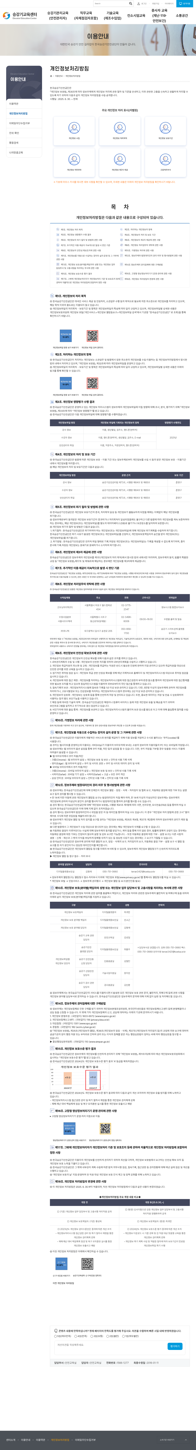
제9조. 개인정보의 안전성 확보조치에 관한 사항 (81, 250)
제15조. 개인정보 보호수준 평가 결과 (76, 273)
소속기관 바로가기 (167, 1440)
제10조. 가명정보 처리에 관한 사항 (139, 250)
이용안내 (25, 1439)
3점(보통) (98, 1336)
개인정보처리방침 (18, 113)
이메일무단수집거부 (19, 123)
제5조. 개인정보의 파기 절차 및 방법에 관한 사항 (81, 240)
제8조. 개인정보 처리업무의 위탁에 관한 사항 (144, 245)
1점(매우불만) (132, 1336)
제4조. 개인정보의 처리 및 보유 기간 (140, 235)
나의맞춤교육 (16, 152)
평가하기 (175, 1346)
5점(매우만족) (64, 1336)
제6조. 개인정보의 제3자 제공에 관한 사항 (142, 240)
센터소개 (10, 1439)
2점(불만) (114, 1336)
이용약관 (13, 103)
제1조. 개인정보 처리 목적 (72, 229)
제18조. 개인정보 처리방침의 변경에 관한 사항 (144, 279)
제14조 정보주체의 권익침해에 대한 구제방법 (144, 264)
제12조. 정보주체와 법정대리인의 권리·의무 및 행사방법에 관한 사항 (153, 255)
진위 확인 (14, 133)
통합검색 (13, 142)
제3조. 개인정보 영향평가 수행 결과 (76, 234)
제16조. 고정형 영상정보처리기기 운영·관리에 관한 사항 (148, 273)
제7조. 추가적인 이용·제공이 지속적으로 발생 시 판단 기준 (85, 245)
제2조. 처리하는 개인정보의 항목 (138, 229)
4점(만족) (82, 1336)
